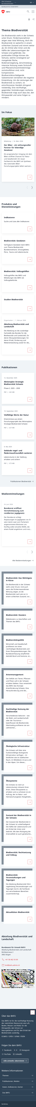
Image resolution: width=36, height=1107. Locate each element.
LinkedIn (18, 1054)
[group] (18, 150)
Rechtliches (5, 1104)
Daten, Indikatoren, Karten (12, 1087)
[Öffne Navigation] (33, 12)
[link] (18, 589)
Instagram (26, 1050)
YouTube (7, 1054)
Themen (5, 1075)
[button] (32, 1012)
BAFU (8, 12)
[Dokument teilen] (33, 19)
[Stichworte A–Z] (29, 2)
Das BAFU (6, 1093)
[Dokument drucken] (29, 19)
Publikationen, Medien (11, 1081)
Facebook (8, 1050)
